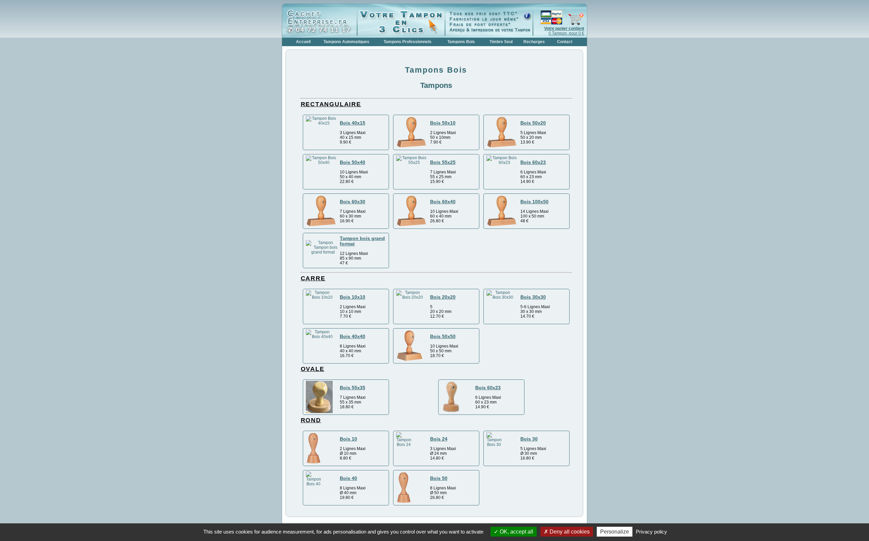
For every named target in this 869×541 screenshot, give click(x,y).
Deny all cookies (569, 532)
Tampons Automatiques (346, 41)
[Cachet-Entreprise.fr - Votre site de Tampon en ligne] (321, 32)
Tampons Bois (461, 41)
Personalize (614, 532)
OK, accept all (515, 532)
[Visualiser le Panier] (558, 23)
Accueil (303, 41)
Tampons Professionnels (407, 41)
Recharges (534, 41)
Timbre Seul (501, 41)
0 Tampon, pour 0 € (564, 31)
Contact (564, 41)
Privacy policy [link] (651, 532)
